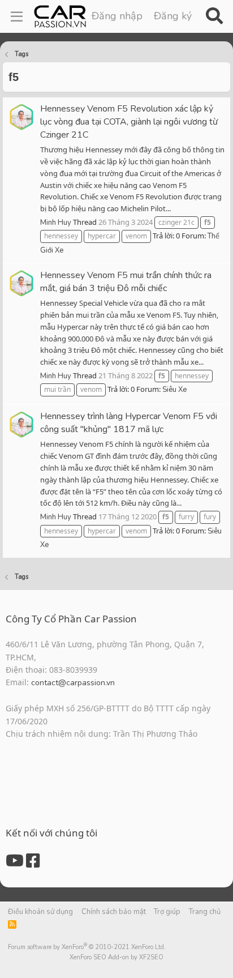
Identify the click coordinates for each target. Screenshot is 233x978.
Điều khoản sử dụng (40, 912)
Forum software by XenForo (87, 947)
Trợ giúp (167, 912)
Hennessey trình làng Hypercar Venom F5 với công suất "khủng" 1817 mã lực (128, 422)
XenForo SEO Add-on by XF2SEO (116, 957)
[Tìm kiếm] (214, 16)
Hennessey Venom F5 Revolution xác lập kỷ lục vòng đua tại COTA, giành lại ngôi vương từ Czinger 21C (129, 122)
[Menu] (16, 16)
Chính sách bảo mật (113, 912)
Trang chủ (205, 912)
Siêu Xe (174, 390)
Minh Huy (55, 222)
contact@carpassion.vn (73, 682)
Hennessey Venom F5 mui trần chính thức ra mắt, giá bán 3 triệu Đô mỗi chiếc (126, 281)
